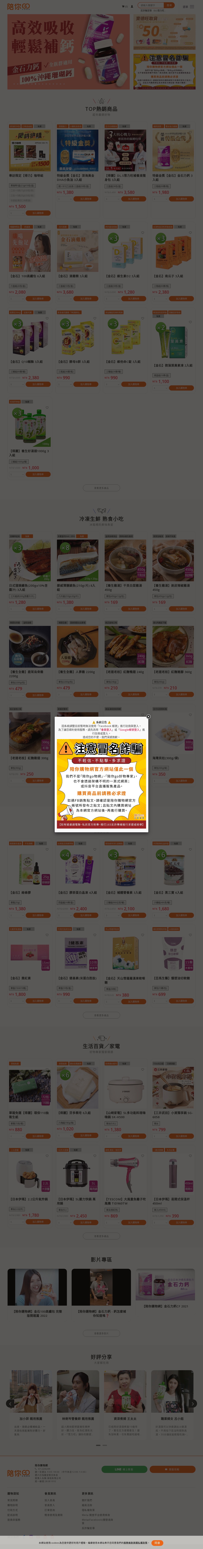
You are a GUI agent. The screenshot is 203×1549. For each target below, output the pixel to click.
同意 (157, 1543)
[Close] (148, 716)
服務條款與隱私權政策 (135, 1542)
